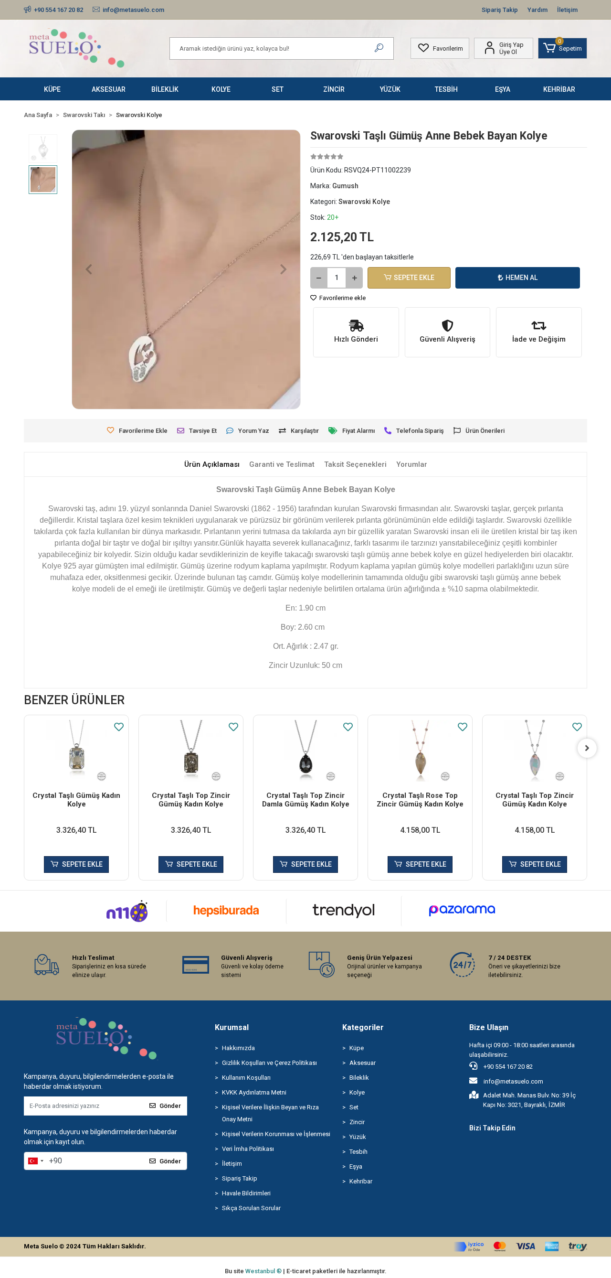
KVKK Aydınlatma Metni (254, 1092)
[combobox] (35, 1161)
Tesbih (358, 1151)
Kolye (357, 1092)
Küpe (356, 1048)
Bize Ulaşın (488, 1027)
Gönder (170, 1105)
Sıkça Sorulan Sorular (251, 1208)
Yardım (537, 9)
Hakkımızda (238, 1048)
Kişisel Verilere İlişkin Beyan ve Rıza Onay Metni (270, 1113)
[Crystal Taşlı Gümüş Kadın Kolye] (76, 751)
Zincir (357, 1122)
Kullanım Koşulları (246, 1077)
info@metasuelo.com (513, 1081)
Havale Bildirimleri (246, 1193)
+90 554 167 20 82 (507, 1066)
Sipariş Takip (500, 9)
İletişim (567, 9)
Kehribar (360, 1181)
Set (353, 1107)
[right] (587, 748)
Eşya (355, 1166)
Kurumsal (232, 1027)
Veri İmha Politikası (248, 1148)
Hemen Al (521, 277)
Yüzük (357, 1136)
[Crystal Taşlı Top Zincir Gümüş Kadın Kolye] (191, 751)
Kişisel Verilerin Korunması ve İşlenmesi (276, 1134)
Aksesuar (362, 1062)
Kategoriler (363, 1027)
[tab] (212, 464)
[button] (562, 48)
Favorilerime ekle (342, 297)
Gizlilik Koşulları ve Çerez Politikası (269, 1062)
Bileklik (359, 1077)
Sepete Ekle (414, 277)
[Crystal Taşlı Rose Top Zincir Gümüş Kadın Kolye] (420, 751)
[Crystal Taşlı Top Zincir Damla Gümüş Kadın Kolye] (305, 751)
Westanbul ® (264, 1271)
